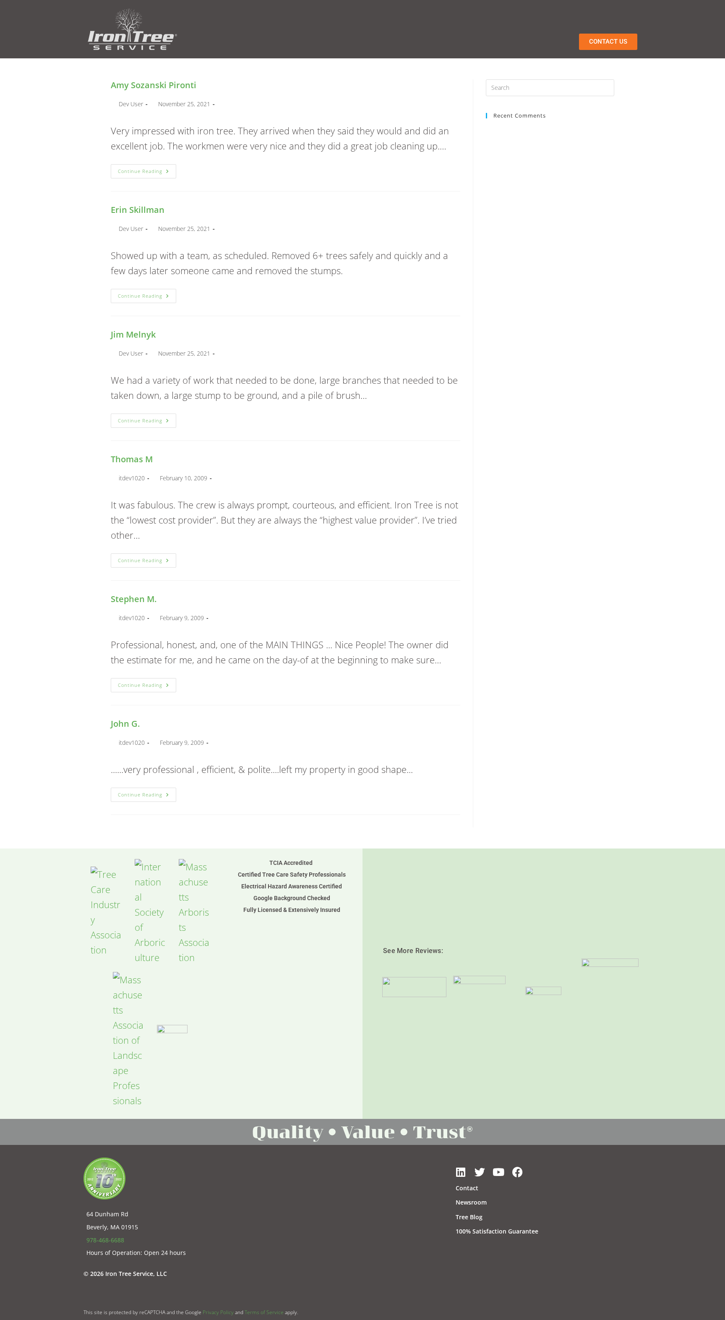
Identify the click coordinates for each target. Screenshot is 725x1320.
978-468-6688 (105, 1240)
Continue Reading (147, 169)
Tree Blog (469, 1217)
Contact (467, 1188)
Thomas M (132, 459)
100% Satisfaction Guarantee (497, 1231)
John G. (125, 723)
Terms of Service (264, 1312)
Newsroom (471, 1202)
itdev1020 (132, 478)
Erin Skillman (137, 209)
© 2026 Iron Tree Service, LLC (125, 1274)
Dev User (131, 104)
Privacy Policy (218, 1312)
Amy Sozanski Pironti (153, 85)
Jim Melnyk (133, 334)
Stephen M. (133, 599)
